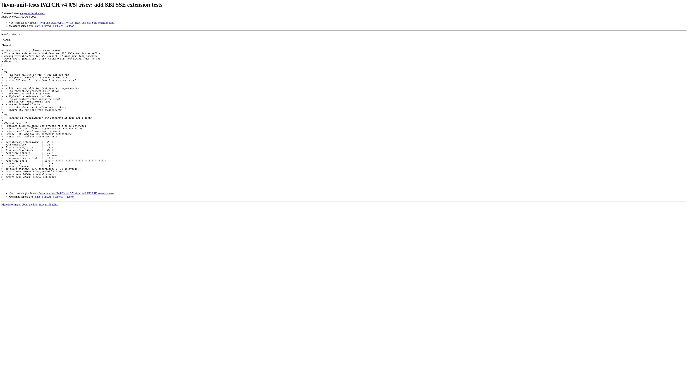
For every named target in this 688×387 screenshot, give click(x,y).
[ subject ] (58, 25)
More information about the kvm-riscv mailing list (29, 204)
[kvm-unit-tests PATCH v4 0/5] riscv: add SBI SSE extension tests (76, 22)
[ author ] (70, 25)
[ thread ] (47, 25)
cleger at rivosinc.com (32, 13)
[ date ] (37, 25)
